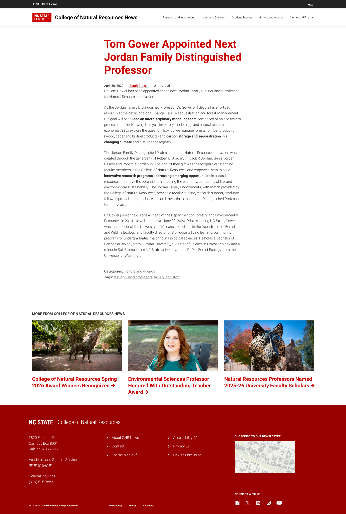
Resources (148, 505)
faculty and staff (167, 277)
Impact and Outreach (213, 17)
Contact (118, 446)
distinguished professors (133, 277)
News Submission (187, 455)
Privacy (132, 505)
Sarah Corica (138, 86)
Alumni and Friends (302, 17)
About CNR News (125, 437)
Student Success (242, 17)
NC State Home (46, 4)
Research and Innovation (178, 17)
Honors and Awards (271, 17)
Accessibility (115, 505)
